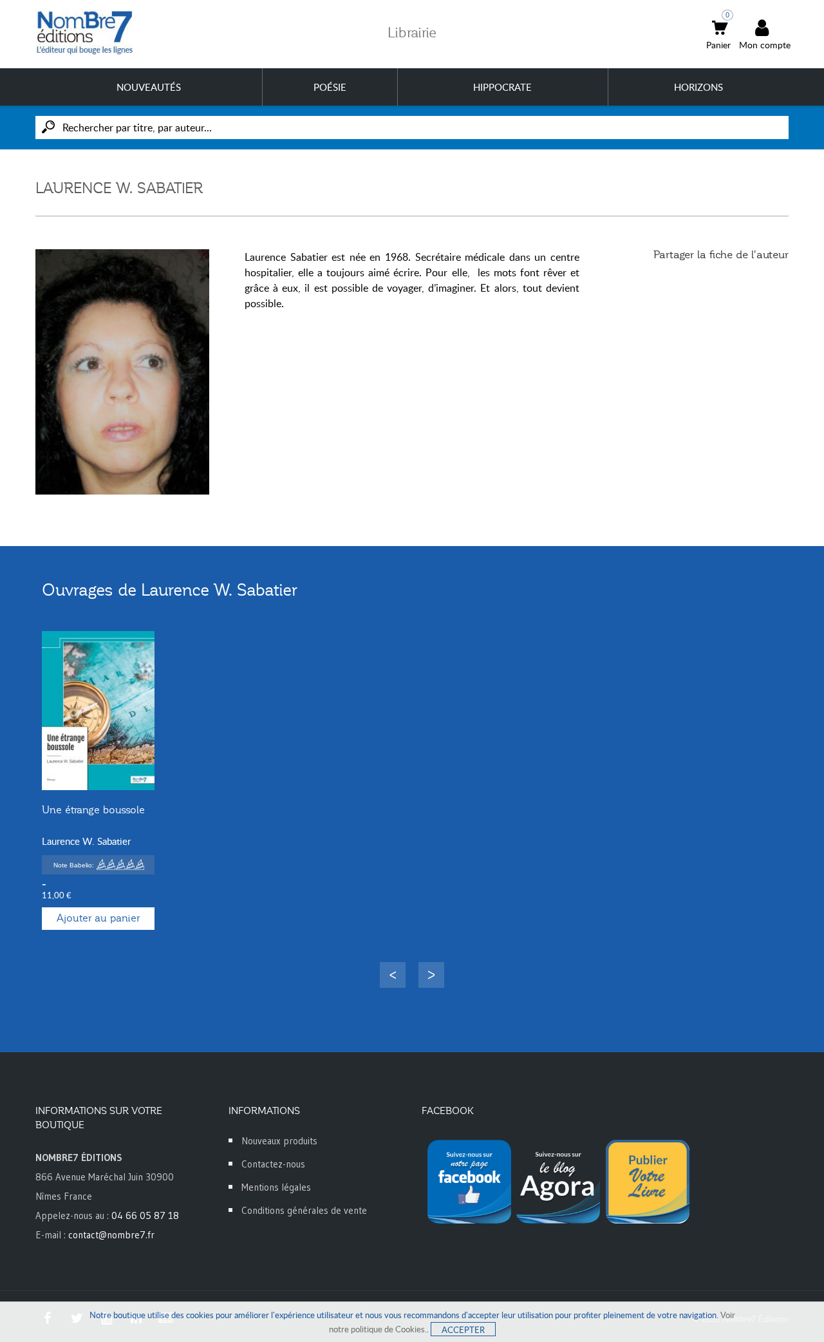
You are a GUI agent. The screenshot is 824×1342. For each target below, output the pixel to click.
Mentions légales (276, 1187)
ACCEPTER (463, 1330)
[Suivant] (431, 975)
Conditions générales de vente (304, 1210)
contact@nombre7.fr (111, 1235)
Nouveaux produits (279, 1141)
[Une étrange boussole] (98, 710)
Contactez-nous (273, 1164)
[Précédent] (393, 975)
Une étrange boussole (93, 810)
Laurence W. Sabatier (86, 841)
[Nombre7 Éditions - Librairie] (85, 32)
